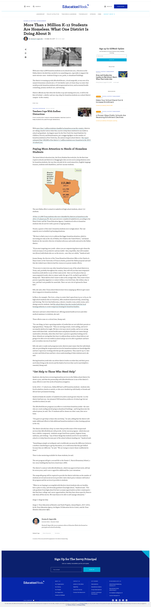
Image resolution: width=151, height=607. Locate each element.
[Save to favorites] (25, 53)
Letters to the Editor (78, 584)
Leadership (40, 14)
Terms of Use (71, 600)
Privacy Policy (82, 600)
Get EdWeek (94, 581)
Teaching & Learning (69, 14)
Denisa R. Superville (37, 39)
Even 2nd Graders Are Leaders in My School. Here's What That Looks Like (106, 77)
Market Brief (109, 14)
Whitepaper (99, 97)
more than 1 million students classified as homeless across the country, (60, 128)
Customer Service (77, 589)
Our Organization (59, 584)
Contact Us (76, 581)
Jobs (99, 14)
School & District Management (35, 20)
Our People (58, 589)
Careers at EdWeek (60, 595)
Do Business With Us (115, 581)
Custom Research (114, 595)
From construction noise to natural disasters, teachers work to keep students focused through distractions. (52, 118)
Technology (83, 14)
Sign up (91, 569)
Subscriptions (94, 584)
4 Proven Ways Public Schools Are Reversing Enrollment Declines (111, 116)
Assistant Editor (46, 521)
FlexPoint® (109, 105)
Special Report (50, 108)
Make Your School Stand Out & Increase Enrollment (109, 101)
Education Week (55, 521)
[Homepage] (75, 6)
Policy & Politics (53, 14)
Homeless (57, 533)
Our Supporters (59, 592)
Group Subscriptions (96, 589)
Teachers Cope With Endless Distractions (47, 112)
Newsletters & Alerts (96, 586)
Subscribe (120, 6)
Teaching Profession (39, 108)
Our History (58, 586)
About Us (57, 581)
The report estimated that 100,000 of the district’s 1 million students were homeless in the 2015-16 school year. (62, 140)
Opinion (93, 14)
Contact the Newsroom (79, 592)
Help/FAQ (75, 586)
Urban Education (47, 533)
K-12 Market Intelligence (115, 592)
